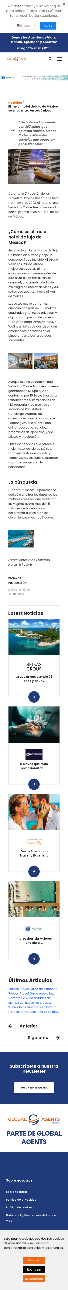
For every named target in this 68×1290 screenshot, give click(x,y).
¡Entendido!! (34, 1278)
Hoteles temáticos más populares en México (33, 1012)
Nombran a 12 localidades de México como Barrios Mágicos (30, 998)
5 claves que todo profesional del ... (34, 766)
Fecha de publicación (17, 580)
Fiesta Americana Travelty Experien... (34, 853)
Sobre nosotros (17, 1192)
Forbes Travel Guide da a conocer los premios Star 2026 (33, 989)
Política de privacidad (21, 1200)
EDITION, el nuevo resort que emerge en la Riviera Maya (29, 1002)
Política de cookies (19, 1207)
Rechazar (34, 1269)
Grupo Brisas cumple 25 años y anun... (34, 678)
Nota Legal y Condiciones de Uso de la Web (32, 1218)
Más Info (34, 1260)
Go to (48, 25)
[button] (26, 26)
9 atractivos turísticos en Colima (32, 1007)
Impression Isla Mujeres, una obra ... (34, 940)
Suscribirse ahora (34, 1087)
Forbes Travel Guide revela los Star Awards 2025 (30, 993)
